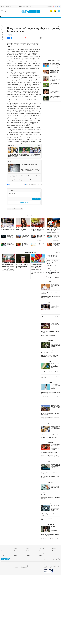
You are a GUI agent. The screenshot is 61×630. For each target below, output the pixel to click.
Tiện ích (26, 6)
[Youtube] (53, 6)
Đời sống (50, 340)
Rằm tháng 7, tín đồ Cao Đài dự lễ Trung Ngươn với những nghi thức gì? (49, 351)
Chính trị (2, 548)
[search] (12, 11)
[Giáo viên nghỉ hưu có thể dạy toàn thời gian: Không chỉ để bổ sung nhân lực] (45, 429)
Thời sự (8, 24)
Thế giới (50, 302)
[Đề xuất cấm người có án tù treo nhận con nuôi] (45, 287)
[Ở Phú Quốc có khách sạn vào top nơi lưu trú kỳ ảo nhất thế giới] (45, 366)
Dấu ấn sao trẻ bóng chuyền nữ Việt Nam (49, 452)
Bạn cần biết (21, 6)
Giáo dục (50, 423)
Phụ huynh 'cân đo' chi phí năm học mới (49, 437)
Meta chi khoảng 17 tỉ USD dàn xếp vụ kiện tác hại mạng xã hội (50, 493)
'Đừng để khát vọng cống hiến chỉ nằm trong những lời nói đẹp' (50, 414)
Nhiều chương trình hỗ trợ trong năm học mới (50, 434)
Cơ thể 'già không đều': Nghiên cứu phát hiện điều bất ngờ (50, 473)
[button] (2, 26)
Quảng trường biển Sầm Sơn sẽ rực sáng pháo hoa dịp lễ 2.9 (50, 377)
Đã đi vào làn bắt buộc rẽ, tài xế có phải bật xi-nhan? (50, 519)
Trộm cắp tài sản (15, 208)
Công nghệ (50, 482)
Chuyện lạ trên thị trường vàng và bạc (55, 324)
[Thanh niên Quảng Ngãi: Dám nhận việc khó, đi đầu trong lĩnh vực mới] (45, 408)
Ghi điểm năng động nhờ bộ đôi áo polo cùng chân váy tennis (50, 539)
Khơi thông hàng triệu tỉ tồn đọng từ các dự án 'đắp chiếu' (50, 332)
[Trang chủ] (0, 16)
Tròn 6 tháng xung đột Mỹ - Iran (47, 312)
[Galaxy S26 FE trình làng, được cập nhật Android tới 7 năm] (45, 487)
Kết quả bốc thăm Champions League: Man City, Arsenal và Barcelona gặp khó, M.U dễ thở (50, 456)
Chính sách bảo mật (39, 559)
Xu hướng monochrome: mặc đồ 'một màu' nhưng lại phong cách (55, 528)
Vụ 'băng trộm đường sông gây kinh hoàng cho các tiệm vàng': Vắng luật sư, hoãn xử (24, 176)
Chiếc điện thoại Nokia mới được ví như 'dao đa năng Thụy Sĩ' (50, 498)
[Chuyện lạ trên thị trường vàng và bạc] (45, 326)
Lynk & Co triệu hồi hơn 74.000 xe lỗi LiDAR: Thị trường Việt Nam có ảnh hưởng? (55, 508)
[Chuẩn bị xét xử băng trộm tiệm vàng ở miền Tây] (14, 168)
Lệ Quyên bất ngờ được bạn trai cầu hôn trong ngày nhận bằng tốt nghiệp (50, 418)
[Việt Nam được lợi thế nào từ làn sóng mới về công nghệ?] (45, 307)
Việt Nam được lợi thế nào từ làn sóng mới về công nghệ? (55, 306)
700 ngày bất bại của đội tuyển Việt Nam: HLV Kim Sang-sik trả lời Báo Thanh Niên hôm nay (55, 447)
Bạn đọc (54, 548)
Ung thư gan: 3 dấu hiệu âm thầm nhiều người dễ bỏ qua (50, 477)
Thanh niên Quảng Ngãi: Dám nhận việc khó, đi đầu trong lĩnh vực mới (55, 407)
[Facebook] (55, 6)
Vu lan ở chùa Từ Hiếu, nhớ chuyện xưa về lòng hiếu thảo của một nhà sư (55, 344)
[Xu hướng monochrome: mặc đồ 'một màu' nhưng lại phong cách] (45, 529)
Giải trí (50, 382)
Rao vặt (53, 550)
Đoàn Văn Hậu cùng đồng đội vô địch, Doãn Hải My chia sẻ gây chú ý (50, 393)
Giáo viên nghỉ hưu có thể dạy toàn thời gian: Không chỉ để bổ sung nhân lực (55, 428)
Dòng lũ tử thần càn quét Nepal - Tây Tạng (49, 316)
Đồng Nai (9, 208)
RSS (28, 559)
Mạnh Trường (20, 34)
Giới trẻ (50, 403)
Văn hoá (28, 550)
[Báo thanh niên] (30, 11)
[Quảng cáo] (51, 11)
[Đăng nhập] (59, 11)
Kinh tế (50, 321)
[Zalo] (59, 6)
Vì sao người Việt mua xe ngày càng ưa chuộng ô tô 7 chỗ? (49, 514)
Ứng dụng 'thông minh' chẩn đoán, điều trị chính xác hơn (49, 293)
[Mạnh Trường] (11, 35)
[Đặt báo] (55, 11)
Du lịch (50, 361)
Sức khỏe (50, 461)
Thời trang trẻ (50, 524)
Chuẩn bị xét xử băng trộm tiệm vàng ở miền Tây (29, 165)
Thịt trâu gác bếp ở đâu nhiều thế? (48, 335)
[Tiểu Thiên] (9, 35)
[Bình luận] (2, 34)
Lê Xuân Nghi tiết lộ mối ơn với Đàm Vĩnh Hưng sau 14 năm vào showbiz (55, 386)
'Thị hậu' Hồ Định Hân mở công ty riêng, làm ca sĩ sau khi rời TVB (50, 397)
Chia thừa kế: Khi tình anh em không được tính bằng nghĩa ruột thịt (50, 297)
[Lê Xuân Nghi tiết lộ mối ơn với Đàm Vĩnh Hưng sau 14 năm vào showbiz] (45, 387)
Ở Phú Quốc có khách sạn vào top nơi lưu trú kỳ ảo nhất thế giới (55, 365)
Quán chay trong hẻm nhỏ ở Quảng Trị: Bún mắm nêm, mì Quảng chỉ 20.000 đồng (49, 356)
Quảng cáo (24, 559)
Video (40, 555)
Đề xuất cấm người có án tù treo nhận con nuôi (55, 285)
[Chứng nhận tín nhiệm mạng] (48, 571)
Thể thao (50, 442)
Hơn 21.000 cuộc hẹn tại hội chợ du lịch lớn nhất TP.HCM (49, 372)
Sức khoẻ (16, 550)
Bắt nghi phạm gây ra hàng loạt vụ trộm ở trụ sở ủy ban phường (24, 180)
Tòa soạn (32, 559)
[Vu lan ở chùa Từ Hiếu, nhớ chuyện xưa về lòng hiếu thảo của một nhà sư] (45, 345)
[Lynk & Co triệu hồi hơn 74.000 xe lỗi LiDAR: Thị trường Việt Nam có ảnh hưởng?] (45, 508)
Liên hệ (30, 6)
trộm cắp (20, 208)
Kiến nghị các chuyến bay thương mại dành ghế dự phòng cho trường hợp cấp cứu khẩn (55, 467)
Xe (50, 503)
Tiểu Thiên (15, 34)
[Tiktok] (57, 6)
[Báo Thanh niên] (5, 559)
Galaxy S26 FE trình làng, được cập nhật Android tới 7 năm (55, 486)
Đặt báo (18, 559)
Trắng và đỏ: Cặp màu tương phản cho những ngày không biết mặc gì (50, 535)
